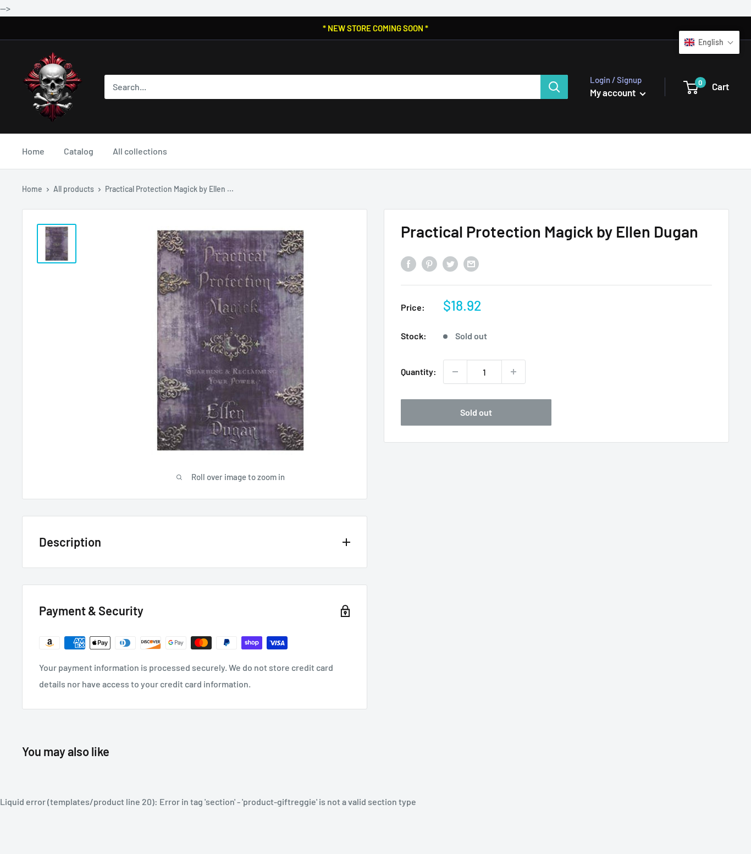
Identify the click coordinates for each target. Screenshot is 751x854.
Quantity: (419, 371)
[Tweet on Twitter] (450, 263)
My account (613, 92)
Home (33, 151)
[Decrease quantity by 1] (455, 371)
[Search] (554, 87)
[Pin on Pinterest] (429, 263)
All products (73, 189)
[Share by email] (471, 263)
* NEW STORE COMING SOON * (375, 28)
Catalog (78, 151)
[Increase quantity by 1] (513, 371)
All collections (140, 151)
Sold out (476, 412)
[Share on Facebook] (408, 263)
